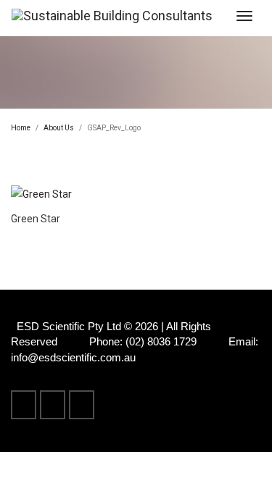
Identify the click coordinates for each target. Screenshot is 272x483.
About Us (59, 128)
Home (20, 128)
